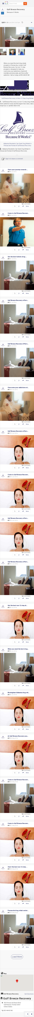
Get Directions (28, 994)
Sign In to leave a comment (14, 159)
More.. (27, 206)
